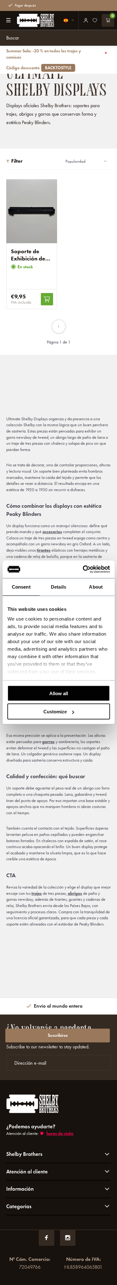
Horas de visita (59, 1133)
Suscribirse (58, 1035)
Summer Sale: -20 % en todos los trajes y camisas (43, 59)
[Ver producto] (47, 299)
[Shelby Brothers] (32, 20)
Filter (16, 161)
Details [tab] (58, 586)
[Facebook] (46, 1238)
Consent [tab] (21, 586)
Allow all (58, 693)
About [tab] (96, 586)
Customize (55, 711)
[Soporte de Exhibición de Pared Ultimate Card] (31, 211)
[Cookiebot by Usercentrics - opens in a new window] (83, 569)
